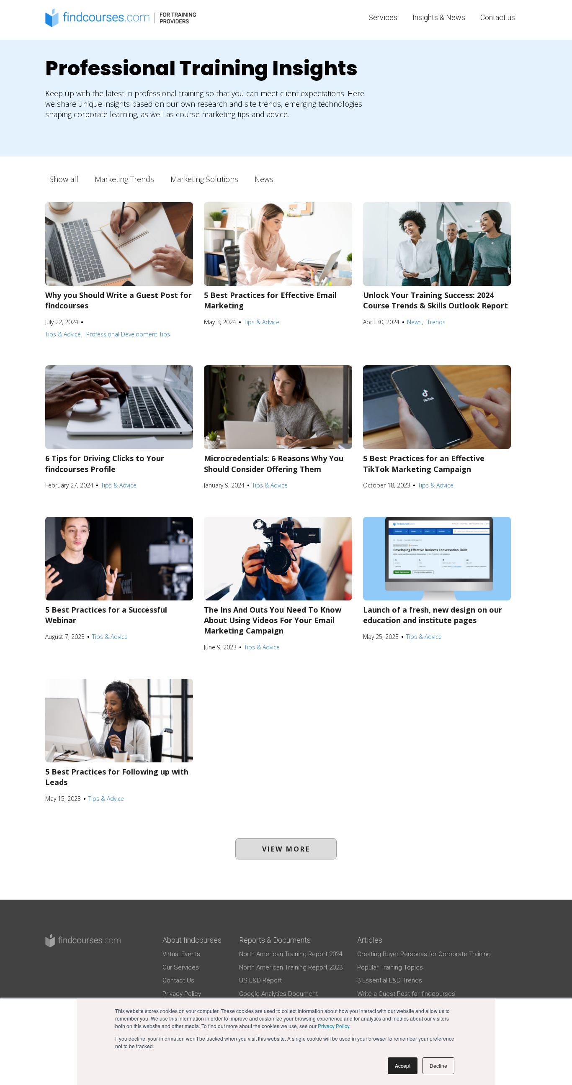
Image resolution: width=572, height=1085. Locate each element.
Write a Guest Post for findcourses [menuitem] (406, 994)
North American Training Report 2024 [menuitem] (291, 954)
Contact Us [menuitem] (178, 980)
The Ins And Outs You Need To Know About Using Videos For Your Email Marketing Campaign (272, 620)
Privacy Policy (333, 1025)
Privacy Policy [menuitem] (181, 994)
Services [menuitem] (382, 17)
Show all (63, 179)
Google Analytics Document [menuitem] (278, 994)
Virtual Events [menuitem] (181, 954)
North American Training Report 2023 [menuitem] (291, 967)
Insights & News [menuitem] (438, 17)
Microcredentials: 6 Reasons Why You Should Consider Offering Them (273, 463)
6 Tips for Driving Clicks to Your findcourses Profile (104, 463)
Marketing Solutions (204, 179)
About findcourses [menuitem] (192, 940)
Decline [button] (438, 1065)
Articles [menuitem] (369, 940)
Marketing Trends (124, 179)
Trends (436, 322)
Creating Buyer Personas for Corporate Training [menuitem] (424, 954)
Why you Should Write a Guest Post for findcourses (118, 300)
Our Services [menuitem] (180, 967)
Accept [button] (402, 1065)
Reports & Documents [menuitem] (275, 940)
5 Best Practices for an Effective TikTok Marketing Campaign (423, 463)
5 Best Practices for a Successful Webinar (106, 615)
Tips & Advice (63, 334)
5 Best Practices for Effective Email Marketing (270, 300)
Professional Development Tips (128, 334)
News (264, 179)
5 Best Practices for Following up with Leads (116, 777)
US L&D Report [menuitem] (260, 980)
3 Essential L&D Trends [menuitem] (389, 980)
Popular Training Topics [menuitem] (390, 967)
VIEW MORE (286, 849)
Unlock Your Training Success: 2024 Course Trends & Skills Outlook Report (435, 300)
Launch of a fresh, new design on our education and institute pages (432, 615)
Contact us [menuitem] (497, 17)
